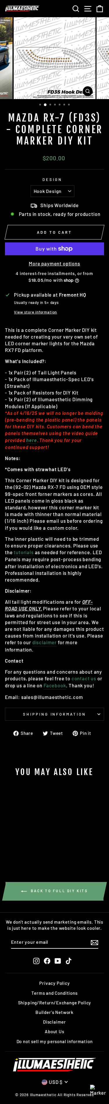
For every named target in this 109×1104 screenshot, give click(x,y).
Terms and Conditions (54, 993)
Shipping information (54, 714)
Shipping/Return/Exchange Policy (54, 1002)
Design (52, 179)
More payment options (54, 263)
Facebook (55, 685)
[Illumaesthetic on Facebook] (47, 960)
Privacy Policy (54, 983)
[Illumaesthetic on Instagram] (36, 960)
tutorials (23, 552)
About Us (54, 1031)
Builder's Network (54, 1012)
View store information (35, 312)
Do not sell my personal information (55, 1041)
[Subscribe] (94, 942)
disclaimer (44, 642)
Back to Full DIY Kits (58, 891)
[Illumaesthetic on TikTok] (68, 960)
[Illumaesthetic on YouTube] (58, 960)
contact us (84, 678)
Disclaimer (54, 1021)
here (31, 440)
